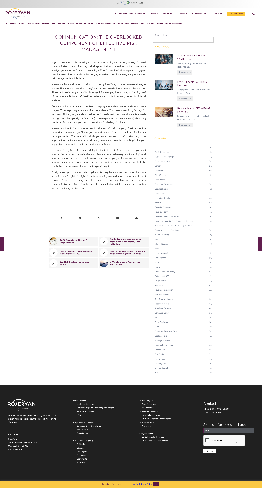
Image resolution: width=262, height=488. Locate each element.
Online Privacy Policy (142, 484)
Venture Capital (161, 368)
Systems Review (149, 422)
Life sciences (160, 258)
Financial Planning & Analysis (167, 216)
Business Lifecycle (163, 161)
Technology (160, 349)
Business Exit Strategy (164, 156)
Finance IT (159, 202)
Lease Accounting (162, 253)
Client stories (160, 175)
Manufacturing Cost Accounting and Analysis (96, 407)
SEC (156, 317)
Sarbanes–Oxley (162, 313)
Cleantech (159, 170)
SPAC (157, 326)
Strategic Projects (162, 340)
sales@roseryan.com (212, 412)
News (157, 267)
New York (81, 462)
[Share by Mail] (136, 218)
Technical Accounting (151, 415)
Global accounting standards (167, 230)
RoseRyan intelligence (164, 299)
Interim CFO (160, 239)
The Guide (159, 354)
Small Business (161, 322)
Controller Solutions (85, 404)
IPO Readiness (148, 407)
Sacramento (82, 459)
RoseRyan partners (163, 308)
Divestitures (160, 193)
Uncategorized (161, 363)
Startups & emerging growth (167, 331)
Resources (159, 285)
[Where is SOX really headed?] (2, 244)
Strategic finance (162, 336)
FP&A (79, 415)
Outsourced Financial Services (155, 440)
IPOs (157, 248)
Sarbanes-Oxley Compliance (89, 426)
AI (155, 147)
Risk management (162, 294)
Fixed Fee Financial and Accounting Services (174, 221)
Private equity (160, 281)
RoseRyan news (162, 304)
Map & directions (15, 449)
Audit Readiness (162, 152)
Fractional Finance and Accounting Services (173, 225)
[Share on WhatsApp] (99, 218)
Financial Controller (163, 207)
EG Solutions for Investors (153, 437)
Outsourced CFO (162, 276)
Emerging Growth (162, 198)
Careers (158, 166)
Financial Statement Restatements (156, 418)
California (81, 444)
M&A (157, 262)
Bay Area (80, 448)
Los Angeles (82, 451)
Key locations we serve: (83, 441)
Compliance (160, 179)
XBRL (157, 372)
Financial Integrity (84, 433)
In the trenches (162, 235)
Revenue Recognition (164, 290)
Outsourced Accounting (165, 271)
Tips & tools (160, 359)
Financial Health (161, 212)
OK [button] (156, 484)
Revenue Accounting (85, 411)
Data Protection (161, 189)
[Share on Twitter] (80, 218)
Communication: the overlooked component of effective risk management (98, 43)
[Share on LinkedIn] (117, 218)
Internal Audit (82, 429)
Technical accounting (164, 345)
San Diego (81, 455)
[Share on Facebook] (61, 218)
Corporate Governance (164, 184)
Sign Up (209, 451)
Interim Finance (161, 244)
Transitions (146, 426)
